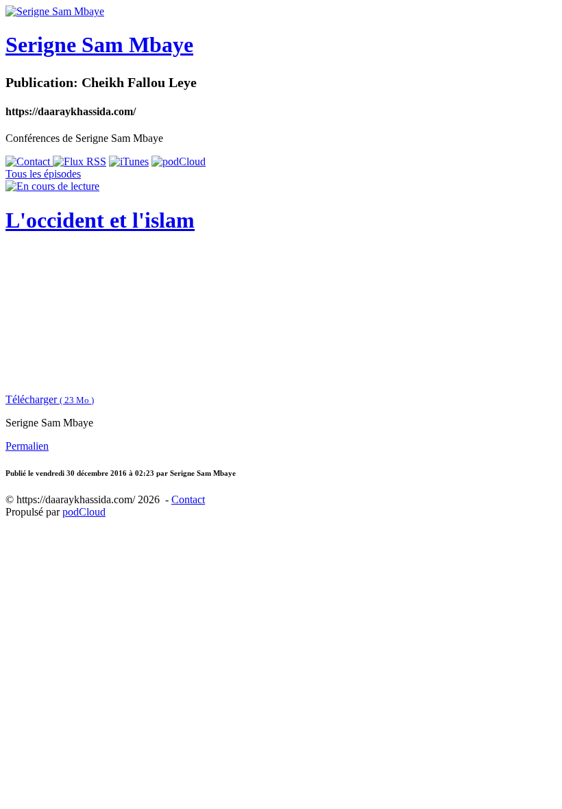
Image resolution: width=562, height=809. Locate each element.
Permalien (27, 446)
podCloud (84, 512)
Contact (188, 499)
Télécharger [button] (49, 399)
